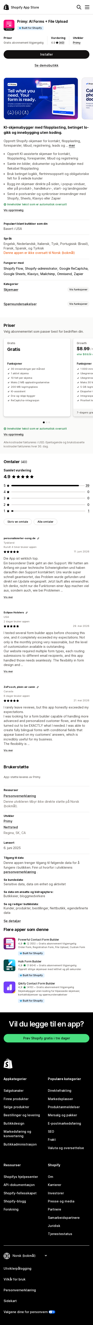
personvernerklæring (20, 872)
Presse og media (61, 1201)
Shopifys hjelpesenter (21, 1177)
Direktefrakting (59, 1090)
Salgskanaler (13, 1090)
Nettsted (11, 827)
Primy (77, 42)
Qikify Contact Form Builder (36, 983)
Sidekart (10, 1301)
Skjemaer (11, 289)
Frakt (52, 1139)
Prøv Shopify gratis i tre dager (46, 1038)
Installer (46, 54)
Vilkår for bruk (15, 1279)
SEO (51, 1131)
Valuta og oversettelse (66, 1148)
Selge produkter (16, 1107)
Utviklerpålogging (17, 1268)
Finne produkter (16, 1099)
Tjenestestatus (60, 1234)
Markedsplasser (60, 1099)
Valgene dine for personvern (26, 1312)
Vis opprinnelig (13, 210)
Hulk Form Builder (30, 961)
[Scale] (49, 422)
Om (50, 1177)
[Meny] (87, 7)
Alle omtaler (45, 521)
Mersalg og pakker (62, 1115)
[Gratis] (44, 422)
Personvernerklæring (20, 796)
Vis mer (8, 597)
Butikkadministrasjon (20, 1144)
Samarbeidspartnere (64, 1218)
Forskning (11, 1209)
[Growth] (46, 422)
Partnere (54, 1209)
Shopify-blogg (15, 1201)
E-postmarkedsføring (64, 1123)
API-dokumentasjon (19, 1185)
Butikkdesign (14, 1123)
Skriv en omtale (17, 521)
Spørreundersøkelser (20, 304)
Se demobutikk (46, 65)
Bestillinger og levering (22, 1115)
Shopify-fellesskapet (20, 1193)
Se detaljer (12, 921)
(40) (61, 42)
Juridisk (54, 1226)
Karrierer (54, 1185)
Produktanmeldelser (64, 1107)
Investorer (56, 1193)
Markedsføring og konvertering (17, 1134)
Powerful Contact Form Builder (38, 939)
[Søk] (79, 7)
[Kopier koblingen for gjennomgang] (38, 538)
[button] (46, 947)
